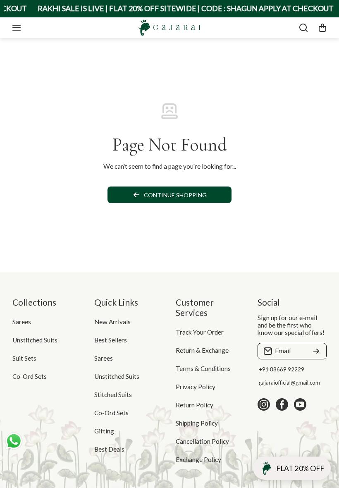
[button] (322, 28)
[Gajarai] (169, 27)
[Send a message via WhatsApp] (14, 441)
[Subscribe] (316, 351)
